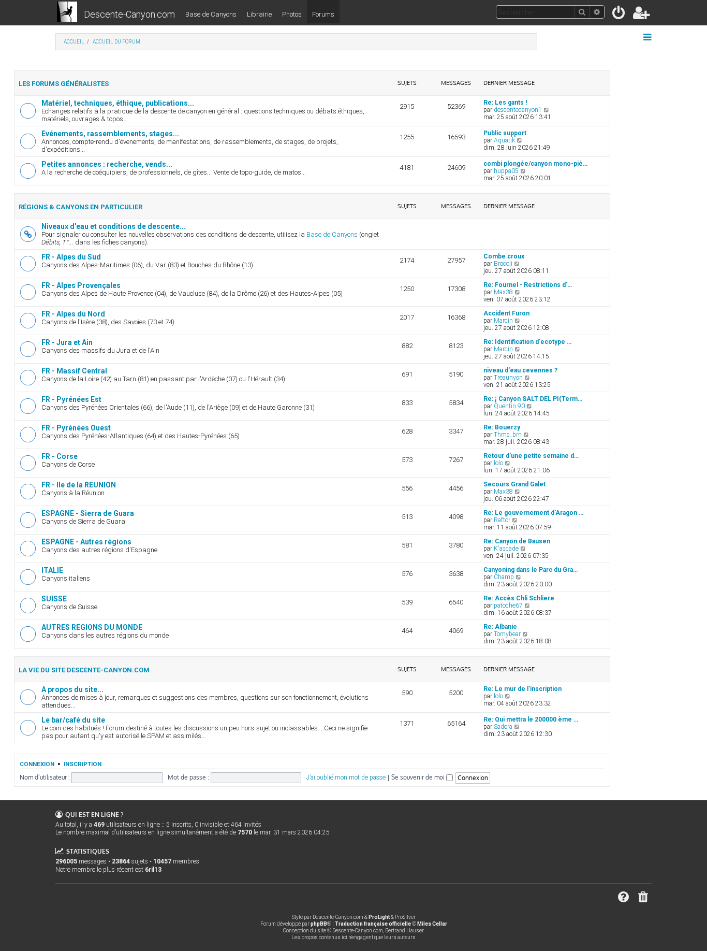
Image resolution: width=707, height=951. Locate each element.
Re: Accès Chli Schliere (518, 598)
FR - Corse (59, 456)
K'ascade (506, 548)
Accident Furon (506, 313)
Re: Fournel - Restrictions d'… (527, 285)
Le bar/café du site (73, 720)
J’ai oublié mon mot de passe (346, 777)
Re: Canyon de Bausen (516, 541)
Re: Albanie (500, 626)
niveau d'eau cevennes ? (520, 370)
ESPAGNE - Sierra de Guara (87, 513)
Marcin (503, 320)
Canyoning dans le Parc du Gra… (530, 569)
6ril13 (153, 869)
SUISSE (54, 599)
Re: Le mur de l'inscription (522, 689)
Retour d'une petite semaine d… (531, 455)
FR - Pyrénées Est (71, 399)
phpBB (319, 924)
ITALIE (52, 570)
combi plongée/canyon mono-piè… (535, 163)
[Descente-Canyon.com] (67, 12)
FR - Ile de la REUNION (78, 485)
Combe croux (503, 256)
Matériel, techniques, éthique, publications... (117, 103)
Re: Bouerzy (501, 427)
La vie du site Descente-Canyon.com (84, 670)
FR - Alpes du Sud (71, 257)
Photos (292, 14)
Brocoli (503, 263)
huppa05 (506, 171)
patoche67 (508, 605)
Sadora (503, 726)
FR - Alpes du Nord (73, 314)
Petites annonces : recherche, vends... (106, 164)
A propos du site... (72, 689)
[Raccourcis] (648, 37)
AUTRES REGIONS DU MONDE (91, 627)
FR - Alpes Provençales (81, 285)
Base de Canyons (211, 14)
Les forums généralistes (64, 84)
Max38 (503, 292)
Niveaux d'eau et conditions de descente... (113, 226)
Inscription (82, 764)
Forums (323, 14)
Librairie (259, 14)
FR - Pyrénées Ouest (76, 428)
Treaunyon (508, 377)
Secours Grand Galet (514, 484)
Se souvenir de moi (418, 777)
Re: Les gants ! (505, 102)
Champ (504, 577)
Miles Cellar (432, 924)
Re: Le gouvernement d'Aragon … (533, 512)
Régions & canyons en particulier (80, 207)
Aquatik (504, 140)
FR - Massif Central (74, 371)
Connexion (37, 764)
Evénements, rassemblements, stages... (110, 133)
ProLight (379, 917)
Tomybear (507, 634)
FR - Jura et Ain (67, 342)
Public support (504, 133)
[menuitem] (619, 15)
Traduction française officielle (373, 924)
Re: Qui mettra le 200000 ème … (530, 719)
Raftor (502, 520)
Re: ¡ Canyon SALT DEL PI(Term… (532, 398)
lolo (498, 463)
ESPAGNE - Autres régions (86, 542)
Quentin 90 (509, 406)
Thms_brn (508, 434)
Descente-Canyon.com (129, 14)
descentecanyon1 (518, 109)
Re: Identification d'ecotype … (527, 341)
